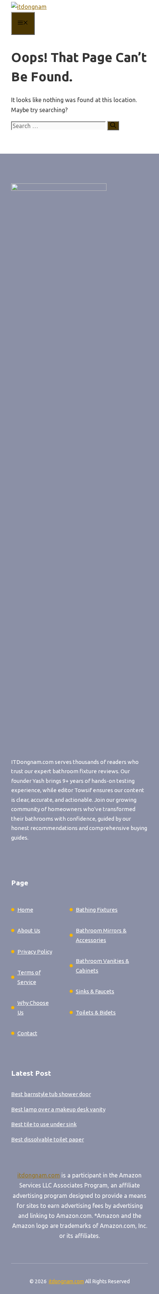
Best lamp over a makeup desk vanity (58, 1109)
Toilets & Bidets (96, 1012)
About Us (28, 930)
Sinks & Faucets (95, 991)
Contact (27, 1033)
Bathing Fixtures (97, 909)
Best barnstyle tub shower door (51, 1094)
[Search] (113, 125)
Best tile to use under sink (44, 1124)
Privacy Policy (34, 951)
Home (25, 909)
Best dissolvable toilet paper (47, 1139)
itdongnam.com (38, 1175)
